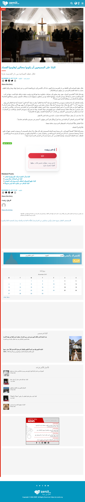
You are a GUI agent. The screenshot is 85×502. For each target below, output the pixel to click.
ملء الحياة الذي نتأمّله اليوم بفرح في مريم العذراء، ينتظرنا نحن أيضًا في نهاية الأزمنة (25, 337)
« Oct (4, 297)
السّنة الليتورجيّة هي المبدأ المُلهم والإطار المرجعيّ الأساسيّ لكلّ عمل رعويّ (23, 349)
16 (42, 287)
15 (31, 287)
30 (42, 293)
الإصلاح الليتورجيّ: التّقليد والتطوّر (18, 388)
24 (53, 290)
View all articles (7, 210)
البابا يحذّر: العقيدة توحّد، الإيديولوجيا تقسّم (17, 176)
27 (9, 293)
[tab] (34, 420)
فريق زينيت (27, 78)
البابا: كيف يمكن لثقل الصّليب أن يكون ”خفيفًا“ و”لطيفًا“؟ (23, 396)
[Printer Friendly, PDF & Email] (7, 143)
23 (42, 290)
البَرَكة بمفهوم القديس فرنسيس (17, 404)
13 (9, 287)
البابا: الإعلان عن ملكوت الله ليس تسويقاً (17, 183)
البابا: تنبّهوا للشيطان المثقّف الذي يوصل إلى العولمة (20, 181)
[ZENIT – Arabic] (24, 3)
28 (20, 293)
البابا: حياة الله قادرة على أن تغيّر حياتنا (19, 379)
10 (53, 284)
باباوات (3, 9)
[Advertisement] (42, 237)
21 (20, 290)
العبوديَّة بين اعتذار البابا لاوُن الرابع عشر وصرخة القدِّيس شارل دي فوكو (27, 371)
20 (9, 290)
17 (53, 287)
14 (20, 287)
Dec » (8, 297)
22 (31, 290)
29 (31, 293)
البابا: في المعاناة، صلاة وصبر (13, 179)
